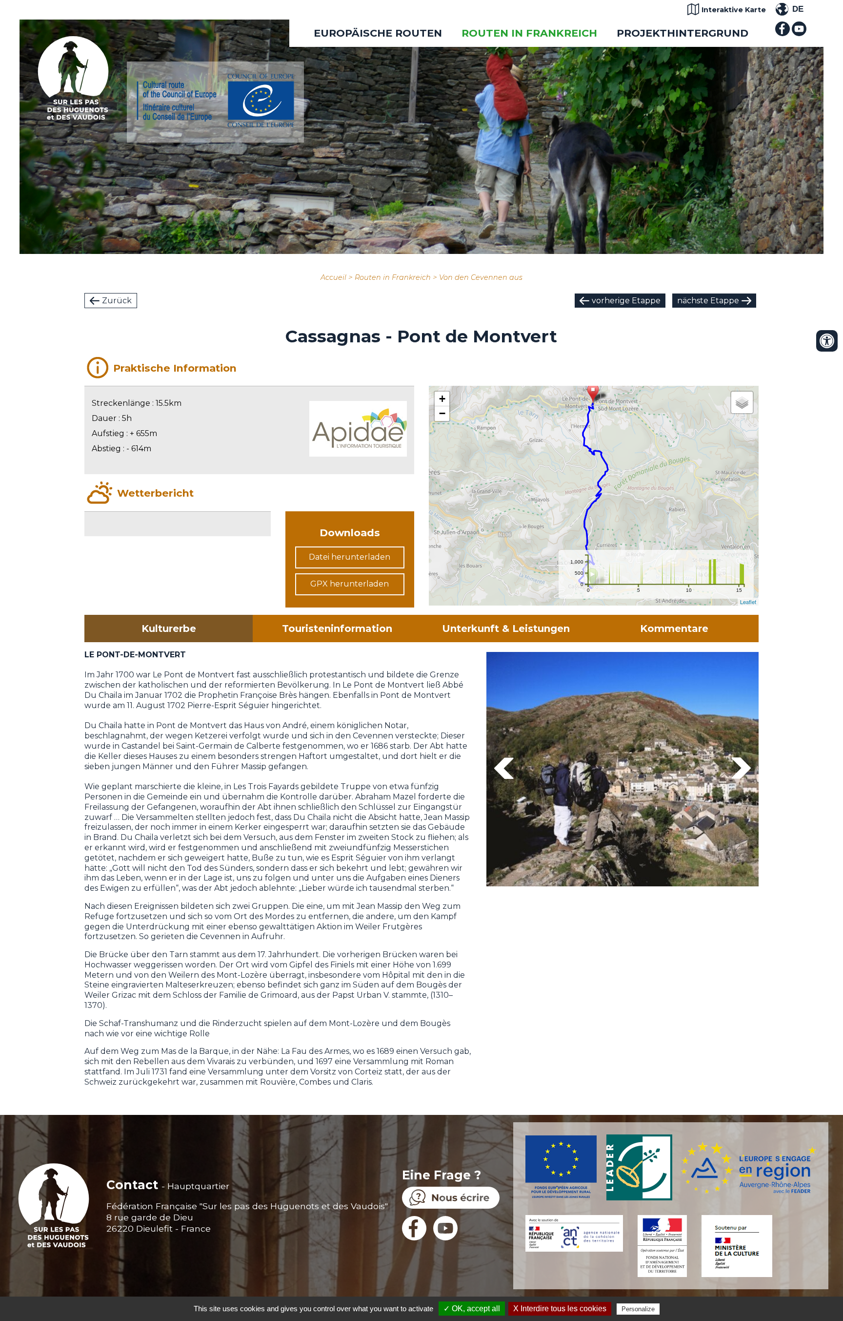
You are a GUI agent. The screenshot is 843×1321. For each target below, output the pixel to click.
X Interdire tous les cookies (559, 1308)
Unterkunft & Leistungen (506, 628)
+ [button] (442, 399)
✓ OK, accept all (471, 1308)
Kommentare (674, 628)
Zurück (117, 300)
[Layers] (742, 402)
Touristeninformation (337, 628)
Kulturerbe (168, 628)
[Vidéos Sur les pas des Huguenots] (799, 33)
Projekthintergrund (682, 33)
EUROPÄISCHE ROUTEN (378, 33)
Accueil (333, 277)
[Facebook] (782, 33)
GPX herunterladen (349, 583)
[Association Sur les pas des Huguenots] (73, 117)
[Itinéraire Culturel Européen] (215, 124)
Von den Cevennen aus (480, 277)
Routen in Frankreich (529, 33)
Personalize (638, 1309)
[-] (662, 770)
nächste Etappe (708, 300)
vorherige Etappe (626, 300)
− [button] (442, 413)
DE (797, 9)
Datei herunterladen (349, 557)
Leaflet (748, 602)
